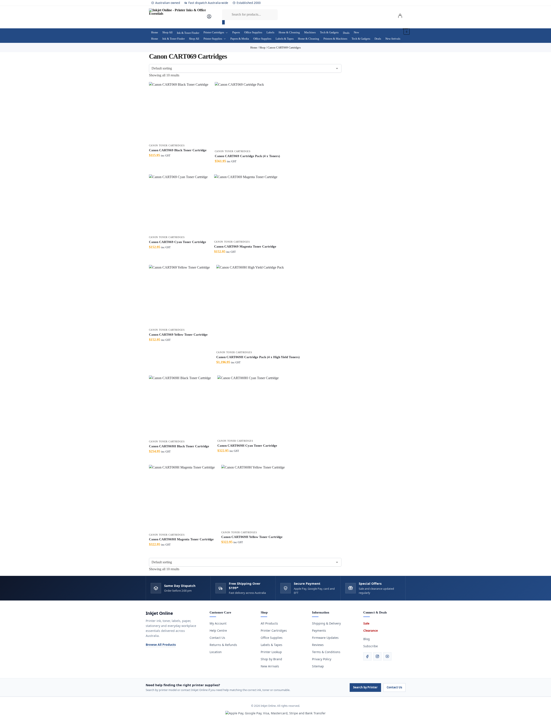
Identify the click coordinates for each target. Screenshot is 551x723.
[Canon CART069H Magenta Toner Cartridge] (182, 498)
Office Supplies (272, 638)
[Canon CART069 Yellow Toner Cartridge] (179, 295)
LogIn (400, 16)
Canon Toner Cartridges (167, 145)
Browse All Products (161, 644)
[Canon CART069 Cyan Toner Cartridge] (178, 203)
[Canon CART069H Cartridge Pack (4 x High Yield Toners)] (258, 306)
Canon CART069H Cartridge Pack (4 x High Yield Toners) (258, 357)
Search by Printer (365, 687)
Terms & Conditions (326, 652)
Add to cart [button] (178, 170)
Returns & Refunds (223, 645)
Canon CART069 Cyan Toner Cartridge (177, 242)
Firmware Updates (325, 638)
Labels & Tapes (271, 645)
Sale (366, 623)
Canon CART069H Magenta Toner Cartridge (181, 539)
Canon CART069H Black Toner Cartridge (179, 446)
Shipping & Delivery (326, 623)
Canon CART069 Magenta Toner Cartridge (245, 246)
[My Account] (209, 18)
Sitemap (318, 666)
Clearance (370, 630)
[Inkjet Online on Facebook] (367, 656)
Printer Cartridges (274, 630)
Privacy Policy (321, 659)
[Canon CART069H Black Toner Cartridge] (180, 406)
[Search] (223, 22)
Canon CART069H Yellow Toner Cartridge (252, 537)
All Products (269, 623)
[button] (406, 32)
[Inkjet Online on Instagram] (377, 656)
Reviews (318, 645)
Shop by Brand (271, 659)
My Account (218, 623)
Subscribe (370, 646)
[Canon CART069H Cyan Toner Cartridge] (248, 406)
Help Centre (218, 630)
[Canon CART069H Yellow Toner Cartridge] (253, 496)
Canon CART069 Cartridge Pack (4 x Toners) (247, 156)
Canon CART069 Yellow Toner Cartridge (178, 334)
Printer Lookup (271, 652)
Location (216, 652)
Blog (366, 639)
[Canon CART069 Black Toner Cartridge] (178, 111)
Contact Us (217, 638)
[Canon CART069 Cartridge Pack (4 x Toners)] (247, 114)
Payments (319, 630)
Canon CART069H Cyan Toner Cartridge (247, 445)
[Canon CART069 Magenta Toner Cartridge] (245, 206)
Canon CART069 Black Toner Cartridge (178, 150)
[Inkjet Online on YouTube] (387, 656)
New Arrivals (270, 666)
